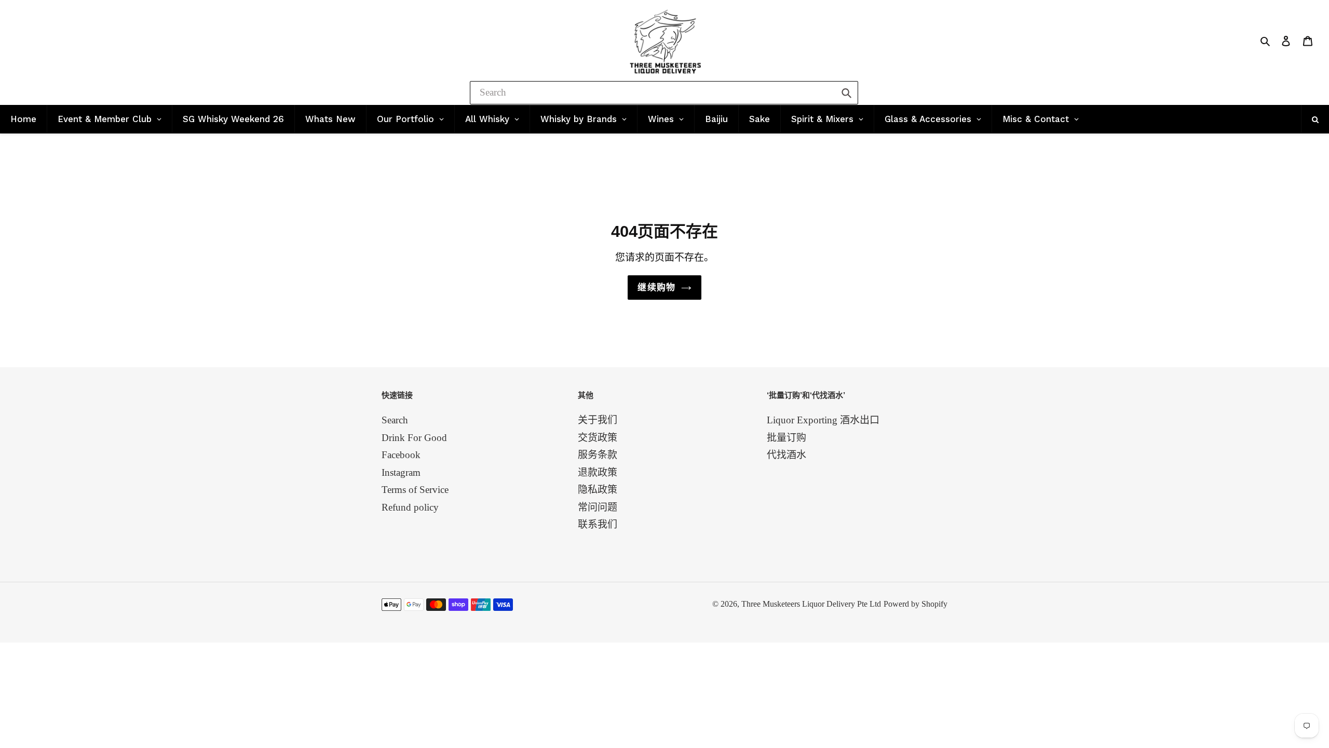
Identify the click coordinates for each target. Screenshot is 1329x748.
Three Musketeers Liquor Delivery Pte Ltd (811, 603)
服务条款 (597, 454)
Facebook (401, 454)
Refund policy (410, 507)
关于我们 (597, 420)
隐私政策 (597, 489)
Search (395, 420)
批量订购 (786, 437)
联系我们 (597, 524)
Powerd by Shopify (915, 603)
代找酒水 (786, 454)
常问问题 (597, 507)
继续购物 (656, 287)
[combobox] (664, 92)
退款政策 (597, 472)
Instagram (401, 472)
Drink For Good (414, 437)
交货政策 (597, 437)
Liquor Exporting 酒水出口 (823, 420)
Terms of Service (415, 489)
